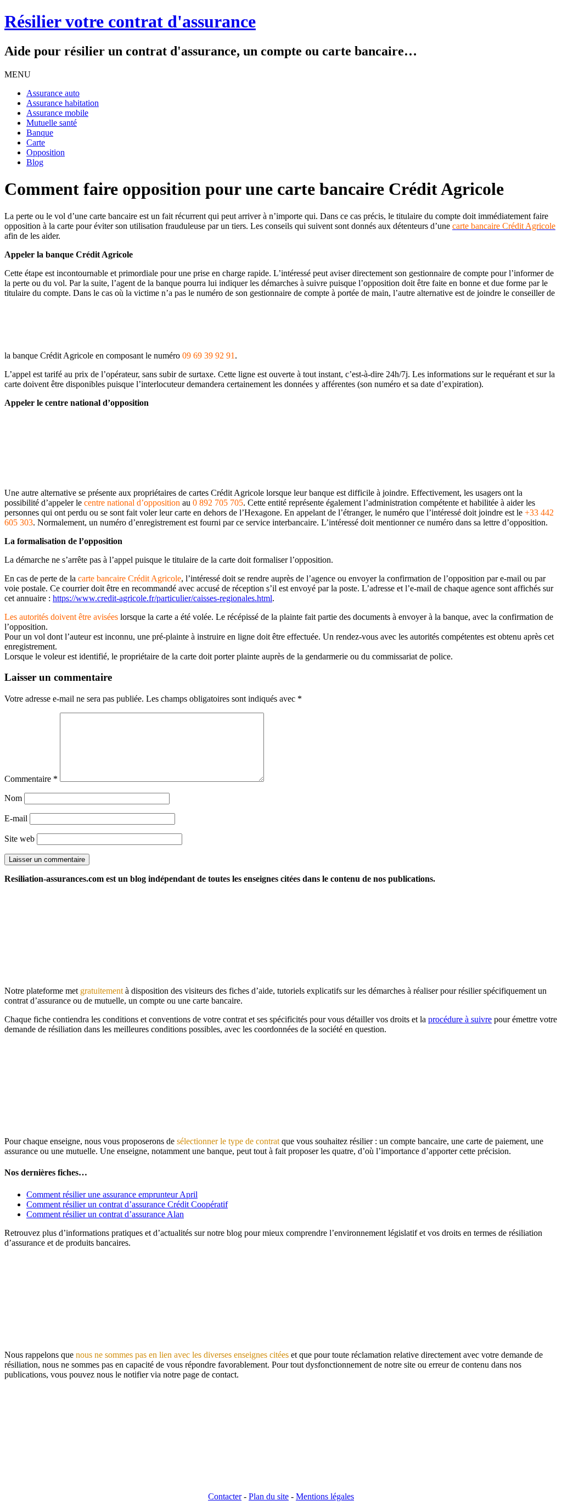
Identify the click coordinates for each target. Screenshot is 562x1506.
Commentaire (31, 778)
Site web (19, 838)
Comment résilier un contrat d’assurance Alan (105, 1214)
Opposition (45, 152)
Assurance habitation (62, 103)
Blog (34, 162)
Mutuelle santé (51, 122)
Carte (35, 142)
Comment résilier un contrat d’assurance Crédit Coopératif (127, 1204)
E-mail (15, 818)
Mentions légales (325, 1496)
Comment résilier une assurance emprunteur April (112, 1194)
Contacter (224, 1496)
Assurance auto (53, 93)
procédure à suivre (460, 1019)
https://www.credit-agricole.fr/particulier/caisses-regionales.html (162, 598)
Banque (39, 132)
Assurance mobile (57, 112)
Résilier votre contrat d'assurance (130, 21)
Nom (13, 798)
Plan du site (269, 1496)
